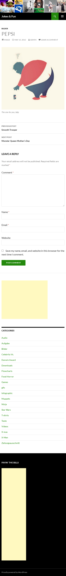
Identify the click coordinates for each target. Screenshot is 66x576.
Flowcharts (7, 371)
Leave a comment (49, 40)
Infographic (7, 393)
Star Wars (6, 409)
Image (7, 40)
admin (33, 40)
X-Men (5, 437)
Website (6, 237)
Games (5, 382)
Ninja (4, 404)
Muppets (6, 398)
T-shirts (5, 415)
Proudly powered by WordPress (14, 572)
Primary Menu (62, 16)
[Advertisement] (25, 299)
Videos (5, 426)
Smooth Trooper (9, 128)
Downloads (7, 365)
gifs (3, 387)
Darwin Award (9, 360)
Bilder (5, 28)
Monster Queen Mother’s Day (16, 139)
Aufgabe (6, 343)
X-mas (5, 432)
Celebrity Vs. (8, 354)
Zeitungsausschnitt (11, 443)
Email (5, 224)
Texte (4, 421)
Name (5, 211)
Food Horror (8, 376)
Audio (4, 337)
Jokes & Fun (9, 16)
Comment (8, 172)
